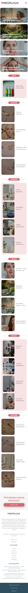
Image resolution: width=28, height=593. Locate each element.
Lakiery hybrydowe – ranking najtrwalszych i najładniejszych (14, 574)
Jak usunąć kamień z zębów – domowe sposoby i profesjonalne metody (21, 461)
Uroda (14, 259)
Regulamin (13, 590)
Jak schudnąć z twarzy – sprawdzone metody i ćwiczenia (14, 570)
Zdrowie (14, 415)
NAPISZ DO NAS (14, 504)
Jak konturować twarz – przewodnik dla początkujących (21, 130)
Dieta (14, 76)
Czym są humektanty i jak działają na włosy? (20, 364)
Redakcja (14, 539)
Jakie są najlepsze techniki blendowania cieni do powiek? (21, 113)
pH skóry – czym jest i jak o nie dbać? (12, 52)
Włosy (14, 336)
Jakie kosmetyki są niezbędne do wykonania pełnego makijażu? (21, 165)
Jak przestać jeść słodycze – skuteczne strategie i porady (21, 478)
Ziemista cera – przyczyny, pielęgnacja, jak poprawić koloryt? (14, 577)
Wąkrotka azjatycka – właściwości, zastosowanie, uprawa (12, 35)
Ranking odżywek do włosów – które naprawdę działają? (19, 243)
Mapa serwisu (14, 588)
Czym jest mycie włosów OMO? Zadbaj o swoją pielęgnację (20, 399)
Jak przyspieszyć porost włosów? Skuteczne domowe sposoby (21, 322)
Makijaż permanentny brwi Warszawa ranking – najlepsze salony (20, 226)
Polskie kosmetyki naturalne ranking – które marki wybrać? (19, 190)
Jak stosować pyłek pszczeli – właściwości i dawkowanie (21, 426)
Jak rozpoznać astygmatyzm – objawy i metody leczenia (21, 443)
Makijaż (14, 103)
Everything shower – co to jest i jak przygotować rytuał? (14, 19)
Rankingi (14, 179)
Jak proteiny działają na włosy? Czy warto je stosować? (19, 382)
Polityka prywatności (14, 585)
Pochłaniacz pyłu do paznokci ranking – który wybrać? (20, 208)
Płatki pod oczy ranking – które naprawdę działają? (14, 567)
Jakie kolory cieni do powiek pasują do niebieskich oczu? (21, 148)
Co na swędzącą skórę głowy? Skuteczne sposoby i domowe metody (13, 68)
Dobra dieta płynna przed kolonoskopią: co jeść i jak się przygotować (20, 87)
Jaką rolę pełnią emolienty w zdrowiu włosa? (19, 347)
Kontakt (14, 541)
